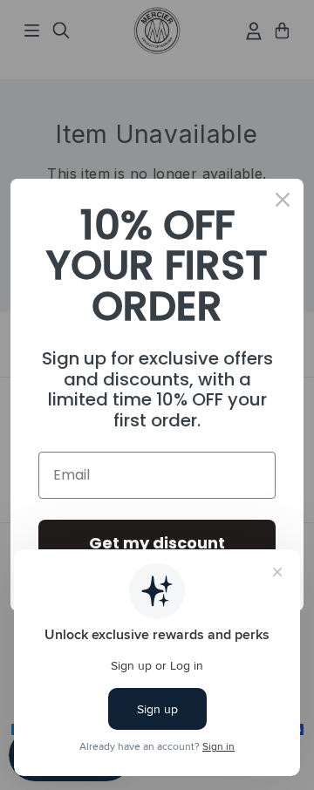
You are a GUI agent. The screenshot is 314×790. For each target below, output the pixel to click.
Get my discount (157, 543)
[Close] (283, 200)
